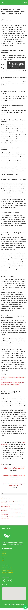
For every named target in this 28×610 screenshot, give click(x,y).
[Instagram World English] (3, 580)
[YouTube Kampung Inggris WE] (10, 580)
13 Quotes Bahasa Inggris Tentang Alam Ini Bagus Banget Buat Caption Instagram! (14, 467)
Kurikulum (4, 555)
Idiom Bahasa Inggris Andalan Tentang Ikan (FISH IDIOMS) (14, 476)
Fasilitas (4, 553)
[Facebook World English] (7, 580)
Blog (3, 560)
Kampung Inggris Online (7, 570)
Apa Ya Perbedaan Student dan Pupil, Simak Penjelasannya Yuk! (14, 484)
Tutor (3, 558)
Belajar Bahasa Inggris (8, 17)
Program (4, 551)
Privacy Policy (14, 605)
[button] (25, 607)
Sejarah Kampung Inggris (7, 572)
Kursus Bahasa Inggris (7, 567)
